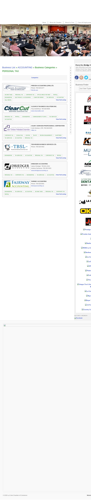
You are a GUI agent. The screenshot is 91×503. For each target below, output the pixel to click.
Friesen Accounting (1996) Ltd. (42, 85)
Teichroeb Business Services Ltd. (43, 144)
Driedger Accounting (39, 164)
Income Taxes (8, 94)
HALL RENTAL (8, 100)
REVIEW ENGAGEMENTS (46, 135)
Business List (8, 67)
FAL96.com (34, 90)
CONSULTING (19, 135)
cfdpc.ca (33, 130)
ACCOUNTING (25, 67)
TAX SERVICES (50, 97)
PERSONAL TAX (19, 94)
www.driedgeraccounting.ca (39, 170)
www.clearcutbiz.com (37, 111)
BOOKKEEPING (8, 97)
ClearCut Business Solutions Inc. (44, 106)
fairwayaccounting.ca (37, 186)
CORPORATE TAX (30, 94)
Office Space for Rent (43, 94)
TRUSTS (35, 135)
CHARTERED (58, 135)
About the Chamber (55, 22)
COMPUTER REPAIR (39, 97)
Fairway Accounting (38, 181)
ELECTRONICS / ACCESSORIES (23, 97)
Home (44, 22)
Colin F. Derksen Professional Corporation (48, 126)
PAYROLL (55, 94)
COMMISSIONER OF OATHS (39, 116)
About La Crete (69, 22)
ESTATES (28, 135)
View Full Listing (61, 100)
